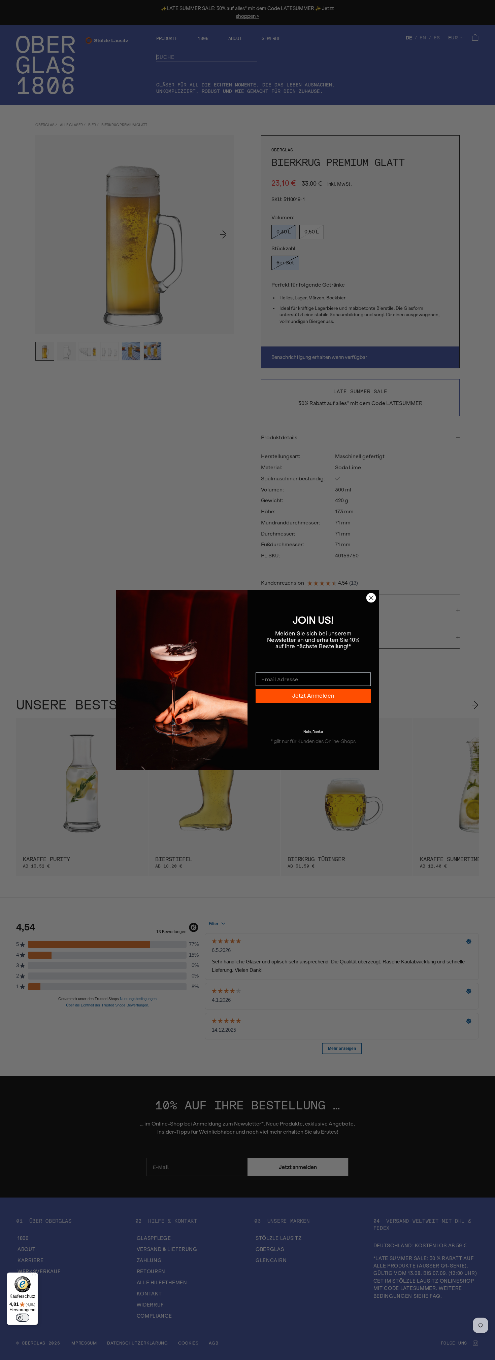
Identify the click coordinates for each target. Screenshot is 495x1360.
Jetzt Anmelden (313, 696)
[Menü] (34, 1277)
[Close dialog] (371, 598)
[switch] (22, 1318)
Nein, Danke (313, 732)
